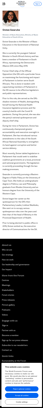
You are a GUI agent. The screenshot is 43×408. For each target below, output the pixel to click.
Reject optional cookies (21, 389)
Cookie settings (22, 402)
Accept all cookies (22, 395)
